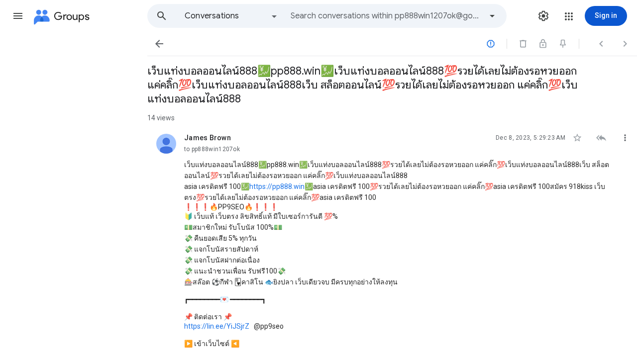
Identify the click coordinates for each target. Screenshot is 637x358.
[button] (18, 16)
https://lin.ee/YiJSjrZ (216, 326)
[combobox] (386, 15)
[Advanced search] (492, 15)
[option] (231, 15)
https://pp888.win (277, 186)
